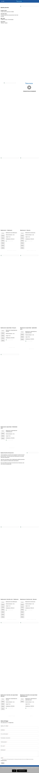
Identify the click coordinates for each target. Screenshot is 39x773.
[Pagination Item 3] (10, 250)
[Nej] (37, 769)
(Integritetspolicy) (4, 760)
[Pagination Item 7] (35, 250)
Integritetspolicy (22, 770)
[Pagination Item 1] (27, 250)
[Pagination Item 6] (14, 250)
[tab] (3, 233)
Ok (14, 770)
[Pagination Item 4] (31, 250)
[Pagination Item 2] (28, 250)
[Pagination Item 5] (32, 250)
